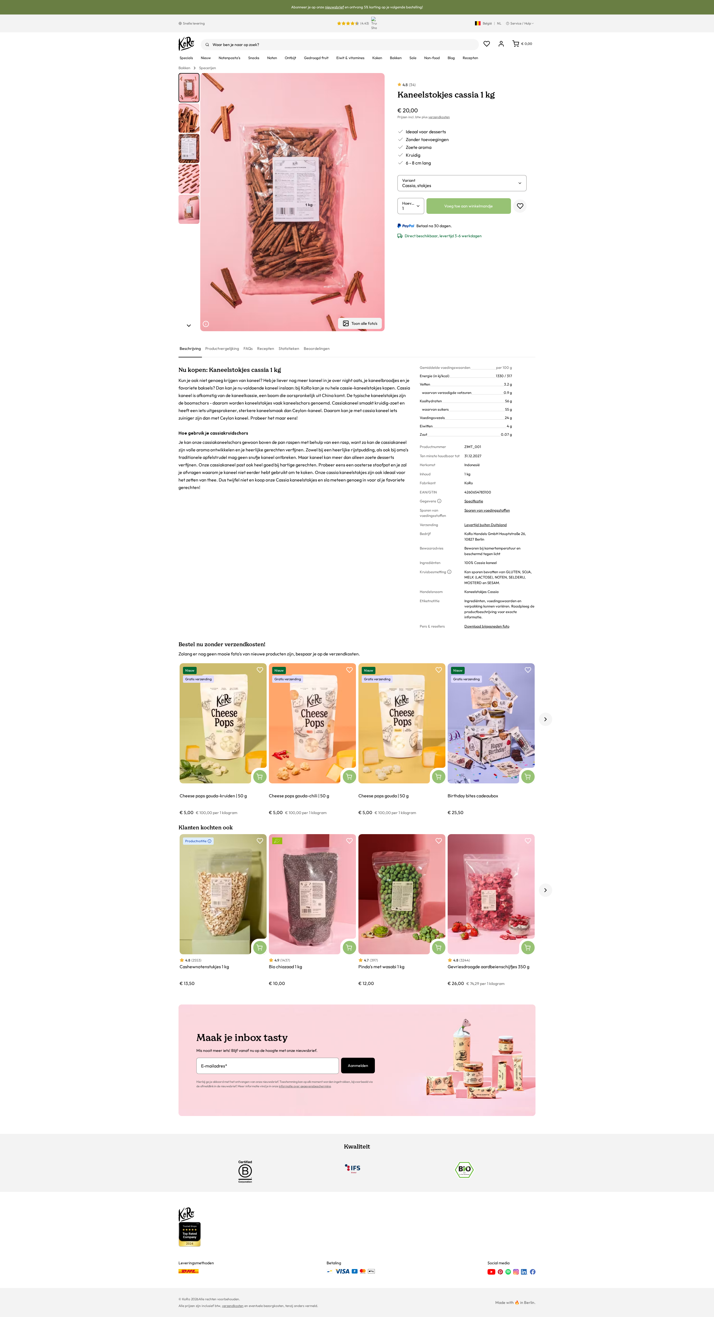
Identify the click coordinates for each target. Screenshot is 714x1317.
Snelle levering (194, 23)
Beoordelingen (317, 348)
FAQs (248, 348)
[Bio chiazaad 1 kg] (312, 910)
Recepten (265, 348)
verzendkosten (439, 117)
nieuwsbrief (334, 7)
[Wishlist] (486, 44)
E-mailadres (214, 1066)
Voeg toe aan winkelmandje (468, 206)
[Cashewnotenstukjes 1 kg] (223, 910)
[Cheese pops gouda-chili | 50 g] (312, 739)
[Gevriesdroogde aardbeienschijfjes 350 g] (491, 910)
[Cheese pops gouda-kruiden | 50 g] (223, 739)
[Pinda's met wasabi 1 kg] (401, 910)
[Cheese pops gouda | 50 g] (401, 739)
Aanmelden (358, 1065)
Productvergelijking (222, 348)
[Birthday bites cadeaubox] (491, 739)
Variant (408, 180)
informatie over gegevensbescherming (305, 1086)
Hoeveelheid (409, 203)
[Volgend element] (189, 325)
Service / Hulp (520, 23)
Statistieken (289, 348)
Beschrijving (190, 348)
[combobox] (340, 44)
